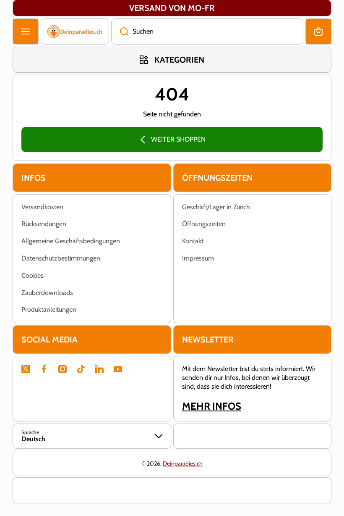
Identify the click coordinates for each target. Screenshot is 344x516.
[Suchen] (119, 31)
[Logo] (75, 31)
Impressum (198, 258)
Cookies (32, 275)
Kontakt (192, 241)
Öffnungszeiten (204, 224)
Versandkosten (42, 207)
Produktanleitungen (48, 309)
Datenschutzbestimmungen (60, 258)
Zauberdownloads (47, 293)
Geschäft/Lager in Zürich (216, 207)
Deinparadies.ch (183, 463)
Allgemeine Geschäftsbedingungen (70, 241)
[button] (318, 31)
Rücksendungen (43, 224)
